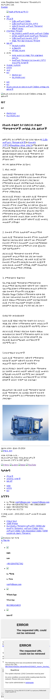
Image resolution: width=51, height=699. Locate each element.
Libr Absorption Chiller (31, 531)
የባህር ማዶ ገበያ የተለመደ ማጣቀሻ (26, 41)
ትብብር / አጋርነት (14, 65)
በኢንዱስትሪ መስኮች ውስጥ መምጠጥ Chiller (30, 33)
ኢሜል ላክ (5, 540)
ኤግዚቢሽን (16, 48)
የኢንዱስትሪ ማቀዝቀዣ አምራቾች (21, 526)
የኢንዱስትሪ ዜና (18, 77)
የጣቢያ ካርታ (12, 521)
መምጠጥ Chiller (31, 528)
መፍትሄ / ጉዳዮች (14, 478)
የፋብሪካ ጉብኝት (18, 45)
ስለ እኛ (9, 43)
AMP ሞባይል (12, 523)
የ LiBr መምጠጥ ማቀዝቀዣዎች (25, 141)
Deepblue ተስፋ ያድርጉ (21, 145)
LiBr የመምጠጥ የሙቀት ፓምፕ (25, 23)
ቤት (8, 16)
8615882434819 (14, 605)
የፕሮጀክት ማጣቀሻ (14, 31)
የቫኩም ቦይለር (17, 28)
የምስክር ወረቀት (18, 50)
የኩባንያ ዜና (16, 75)
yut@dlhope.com (22, 502)
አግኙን (9, 67)
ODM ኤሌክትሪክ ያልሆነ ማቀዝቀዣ (27, 532)
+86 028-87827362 (15, 563)
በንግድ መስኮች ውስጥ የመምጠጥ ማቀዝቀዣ (30, 36)
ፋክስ (8, 486)
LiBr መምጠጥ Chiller (21, 21)
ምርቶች (10, 19)
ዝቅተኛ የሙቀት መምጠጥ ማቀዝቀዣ (27, 26)
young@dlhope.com (40, 502)
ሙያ (8, 70)
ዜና (8, 72)
